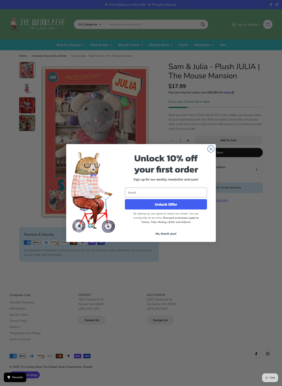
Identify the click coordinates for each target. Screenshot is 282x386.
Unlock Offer (166, 204)
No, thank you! (166, 233)
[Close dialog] (211, 149)
